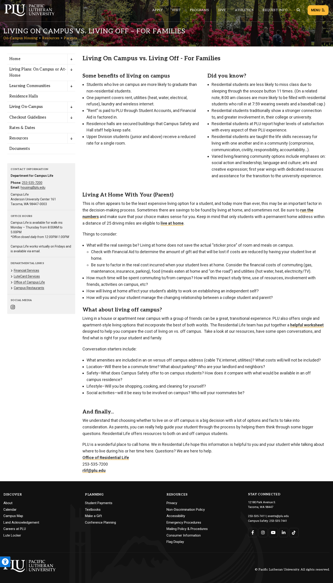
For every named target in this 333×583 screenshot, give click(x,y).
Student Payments (98, 503)
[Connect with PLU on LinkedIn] (283, 532)
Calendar (10, 510)
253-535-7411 (257, 516)
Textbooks (93, 510)
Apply (157, 10)
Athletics (244, 10)
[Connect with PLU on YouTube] (273, 532)
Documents (19, 148)
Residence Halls (23, 96)
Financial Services (26, 270)
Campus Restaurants (29, 288)
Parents (70, 38)
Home (14, 59)
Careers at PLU (14, 529)
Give (222, 10)
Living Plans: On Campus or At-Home (37, 72)
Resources (51, 38)
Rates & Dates (22, 128)
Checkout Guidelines (27, 117)
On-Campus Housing (20, 38)
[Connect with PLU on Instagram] (263, 532)
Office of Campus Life (29, 282)
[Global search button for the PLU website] (298, 10)
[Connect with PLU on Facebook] (252, 532)
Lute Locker (12, 535)
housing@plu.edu (33, 187)
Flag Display (175, 542)
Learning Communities (29, 86)
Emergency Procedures (183, 522)
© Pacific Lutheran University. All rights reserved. (292, 569)
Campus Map (13, 516)
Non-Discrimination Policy (185, 510)
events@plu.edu (278, 516)
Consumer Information (183, 535)
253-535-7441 (278, 520)
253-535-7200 (32, 183)
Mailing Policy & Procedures (187, 529)
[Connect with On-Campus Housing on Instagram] (13, 308)
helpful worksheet (307, 325)
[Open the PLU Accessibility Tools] (5, 561)
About (7, 503)
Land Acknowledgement (21, 522)
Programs (199, 10)
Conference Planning (100, 522)
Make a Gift (93, 516)
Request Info (275, 10)
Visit (176, 10)
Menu (315, 10)
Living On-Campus (26, 106)
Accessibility (175, 516)
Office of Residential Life (105, 457)
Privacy (171, 503)
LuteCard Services (27, 276)
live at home (172, 223)
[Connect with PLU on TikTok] (294, 532)
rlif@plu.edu (94, 470)
